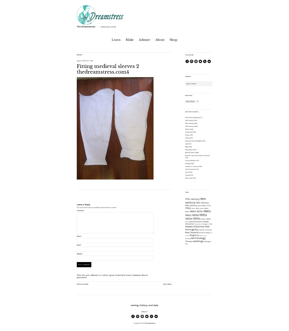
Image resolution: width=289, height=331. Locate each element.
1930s (197, 218)
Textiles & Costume (191, 166)
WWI (186, 244)
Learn (116, 40)
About (159, 40)
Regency (194, 235)
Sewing (187, 163)
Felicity (187, 138)
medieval (201, 230)
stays (205, 235)
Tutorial (187, 175)
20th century (191, 205)
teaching (188, 238)
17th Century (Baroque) (192, 117)
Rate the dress (190, 152)
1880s (207, 211)
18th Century (189, 120)
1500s (199, 206)
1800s (193, 208)
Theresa (188, 241)
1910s (203, 215)
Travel (187, 172)
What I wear (189, 178)
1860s (193, 211)
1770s (209, 206)
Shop (173, 40)
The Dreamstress (86, 26)
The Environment (190, 169)
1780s (188, 208)
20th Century (189, 126)
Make (130, 40)
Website (79, 254)
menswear (208, 230)
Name (79, 236)
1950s (208, 219)
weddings (198, 241)
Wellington (207, 241)
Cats (186, 222)
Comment (81, 210)
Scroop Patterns (190, 160)
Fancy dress (198, 224)
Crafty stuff (189, 132)
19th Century (189, 123)
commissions (195, 221)
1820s (202, 208)
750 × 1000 (89, 61)
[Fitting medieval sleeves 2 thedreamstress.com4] (115, 179)
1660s (204, 206)
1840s (206, 208)
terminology (198, 238)
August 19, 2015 (81, 61)
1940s (203, 219)
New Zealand (192, 232)
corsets (205, 221)
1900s (195, 215)
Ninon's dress (204, 233)
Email (79, 245)
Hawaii (189, 226)
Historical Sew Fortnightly (193, 141)
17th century (192, 199)
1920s (188, 218)
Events (187, 135)
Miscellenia (188, 150)
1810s (197, 208)
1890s (188, 215)
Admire (144, 40)
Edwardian (189, 224)
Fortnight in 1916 (207, 224)
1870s (200, 211)
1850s (187, 212)
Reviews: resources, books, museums (197, 155)
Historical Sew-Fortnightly (197, 228)
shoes (201, 235)
